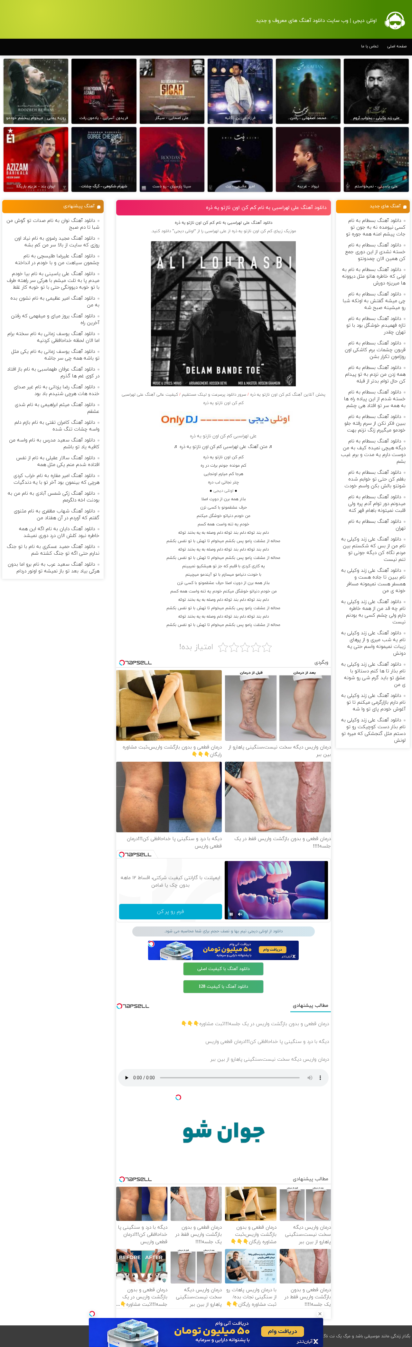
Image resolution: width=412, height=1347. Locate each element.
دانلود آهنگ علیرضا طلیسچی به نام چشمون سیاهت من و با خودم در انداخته (57, 259)
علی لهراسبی (216, 231)
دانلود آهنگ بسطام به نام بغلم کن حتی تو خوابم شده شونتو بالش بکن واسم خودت (375, 479)
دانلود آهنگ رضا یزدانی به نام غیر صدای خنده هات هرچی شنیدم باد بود (56, 390)
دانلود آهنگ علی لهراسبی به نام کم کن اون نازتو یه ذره (266, 207)
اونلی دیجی (223, 491)
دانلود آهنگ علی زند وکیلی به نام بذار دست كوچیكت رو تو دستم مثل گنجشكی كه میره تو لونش (373, 730)
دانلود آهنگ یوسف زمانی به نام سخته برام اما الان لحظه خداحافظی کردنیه (53, 337)
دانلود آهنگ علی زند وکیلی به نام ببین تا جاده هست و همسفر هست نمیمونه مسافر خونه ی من (373, 580)
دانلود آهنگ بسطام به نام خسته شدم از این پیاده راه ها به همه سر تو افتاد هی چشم (375, 399)
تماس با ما (370, 46)
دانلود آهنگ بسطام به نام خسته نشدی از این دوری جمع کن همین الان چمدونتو (375, 252)
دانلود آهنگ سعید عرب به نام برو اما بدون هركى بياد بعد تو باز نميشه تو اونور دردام (53, 568)
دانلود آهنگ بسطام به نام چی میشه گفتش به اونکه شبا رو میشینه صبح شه (374, 301)
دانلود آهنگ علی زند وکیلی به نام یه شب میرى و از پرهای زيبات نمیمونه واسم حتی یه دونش (373, 643)
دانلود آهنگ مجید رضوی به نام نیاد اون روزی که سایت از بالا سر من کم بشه (56, 242)
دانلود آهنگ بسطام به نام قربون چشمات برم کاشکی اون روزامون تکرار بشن (375, 350)
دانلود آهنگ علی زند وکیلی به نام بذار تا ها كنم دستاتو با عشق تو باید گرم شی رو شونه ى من (373, 674)
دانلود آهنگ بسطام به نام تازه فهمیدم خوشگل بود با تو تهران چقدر (376, 325)
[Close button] (320, 1314)
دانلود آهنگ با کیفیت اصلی (223, 969)
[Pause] (231, 914)
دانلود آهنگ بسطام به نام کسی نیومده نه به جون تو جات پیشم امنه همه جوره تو (376, 227)
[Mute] (240, 914)
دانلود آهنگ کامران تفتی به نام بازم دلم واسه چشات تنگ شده (56, 426)
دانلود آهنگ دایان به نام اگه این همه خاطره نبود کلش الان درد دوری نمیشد (59, 532)
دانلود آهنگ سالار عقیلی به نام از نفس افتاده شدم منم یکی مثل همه (57, 461)
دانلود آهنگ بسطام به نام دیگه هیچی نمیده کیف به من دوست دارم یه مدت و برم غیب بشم (373, 451)
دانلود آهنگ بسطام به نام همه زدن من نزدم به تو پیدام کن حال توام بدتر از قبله (375, 374)
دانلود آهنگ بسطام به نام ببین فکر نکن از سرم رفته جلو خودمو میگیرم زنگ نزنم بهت (375, 423)
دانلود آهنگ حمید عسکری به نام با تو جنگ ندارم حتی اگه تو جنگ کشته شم (53, 550)
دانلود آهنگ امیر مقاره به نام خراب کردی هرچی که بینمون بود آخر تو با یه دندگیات (56, 479)
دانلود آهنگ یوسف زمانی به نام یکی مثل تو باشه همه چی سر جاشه (55, 355)
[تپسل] (92, 1314)
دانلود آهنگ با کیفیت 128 (223, 987)
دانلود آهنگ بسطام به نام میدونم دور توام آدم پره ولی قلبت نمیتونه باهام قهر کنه (377, 504)
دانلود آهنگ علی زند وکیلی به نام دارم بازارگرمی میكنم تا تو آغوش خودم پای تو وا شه (373, 702)
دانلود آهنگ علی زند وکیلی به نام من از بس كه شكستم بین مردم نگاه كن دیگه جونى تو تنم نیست (373, 549)
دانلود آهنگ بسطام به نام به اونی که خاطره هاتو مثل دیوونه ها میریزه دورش (374, 276)
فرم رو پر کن (170, 911)
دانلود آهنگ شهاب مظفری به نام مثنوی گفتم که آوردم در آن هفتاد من (56, 514)
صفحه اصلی (397, 46)
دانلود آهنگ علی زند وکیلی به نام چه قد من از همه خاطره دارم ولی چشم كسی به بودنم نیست (373, 612)
